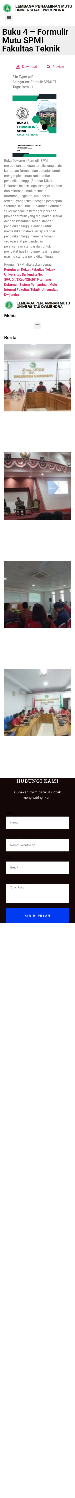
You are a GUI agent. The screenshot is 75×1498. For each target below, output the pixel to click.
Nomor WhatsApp (17, 835)
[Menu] (9, 17)
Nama (10, 813)
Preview (58, 67)
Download (29, 67)
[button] (37, 325)
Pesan (9, 880)
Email (10, 857)
